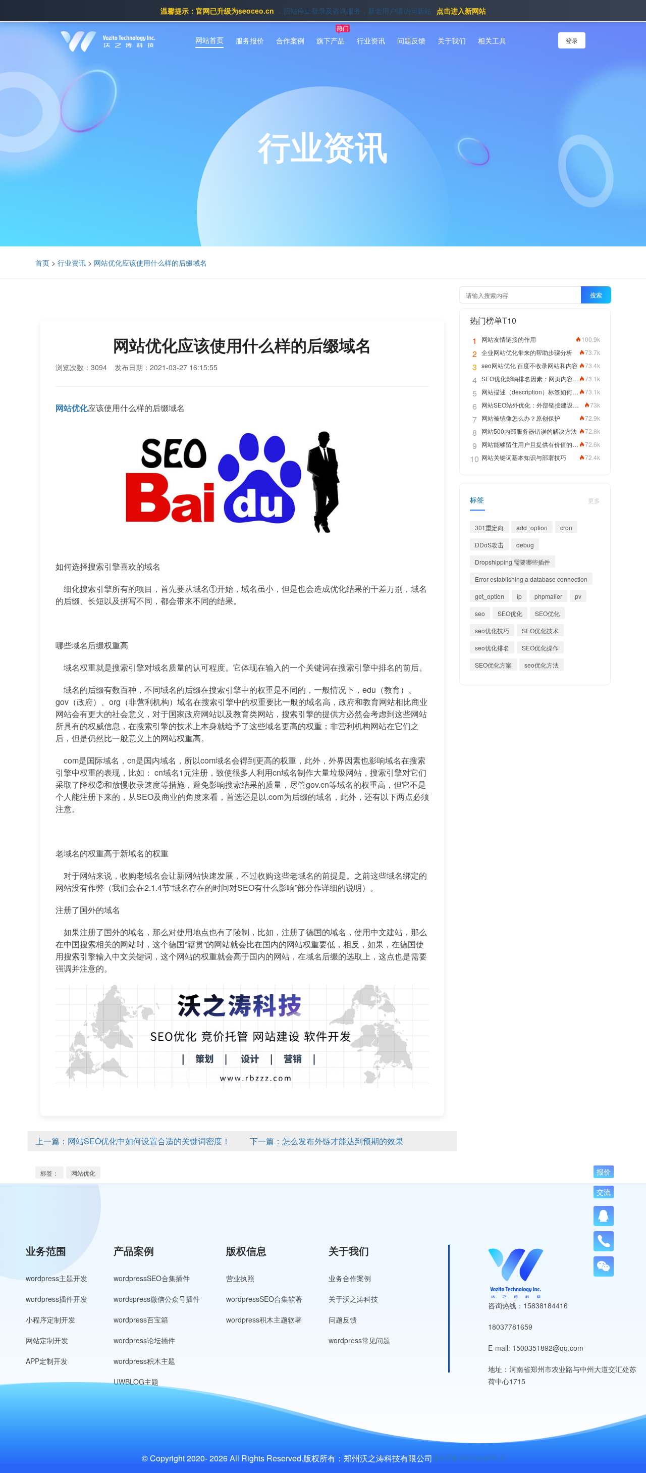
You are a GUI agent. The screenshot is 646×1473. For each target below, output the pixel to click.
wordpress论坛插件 (144, 1340)
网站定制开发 (47, 1340)
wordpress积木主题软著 (264, 1319)
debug (525, 544)
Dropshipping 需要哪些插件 (512, 561)
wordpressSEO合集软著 (264, 1299)
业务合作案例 (350, 1278)
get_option (489, 596)
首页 (42, 263)
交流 (604, 1191)
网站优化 (83, 1173)
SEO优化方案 (493, 665)
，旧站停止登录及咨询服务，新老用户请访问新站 (323, 11)
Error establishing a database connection (531, 579)
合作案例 (290, 40)
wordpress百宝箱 (141, 1319)
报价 (604, 1171)
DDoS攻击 (489, 544)
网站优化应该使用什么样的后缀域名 (150, 263)
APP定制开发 (47, 1361)
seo (480, 613)
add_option (532, 527)
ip (519, 596)
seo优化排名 (492, 647)
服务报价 (250, 40)
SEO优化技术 (540, 630)
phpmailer (548, 596)
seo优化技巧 (492, 630)
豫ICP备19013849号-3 (468, 1457)
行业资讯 (371, 40)
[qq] (604, 1216)
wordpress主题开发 (56, 1278)
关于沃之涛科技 (353, 1299)
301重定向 (489, 527)
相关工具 (492, 40)
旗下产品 (330, 40)
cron (566, 527)
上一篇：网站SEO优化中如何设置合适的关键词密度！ (132, 1141)
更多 (594, 500)
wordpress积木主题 (144, 1361)
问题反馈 (411, 40)
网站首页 (209, 40)
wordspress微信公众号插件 (157, 1299)
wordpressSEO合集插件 (152, 1278)
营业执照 (240, 1278)
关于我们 (452, 40)
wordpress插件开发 (56, 1299)
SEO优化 (510, 613)
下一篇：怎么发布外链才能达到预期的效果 (326, 1141)
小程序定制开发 (50, 1319)
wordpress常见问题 (359, 1340)
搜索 (596, 294)
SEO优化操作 (540, 647)
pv (578, 596)
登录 (572, 40)
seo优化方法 (541, 665)
